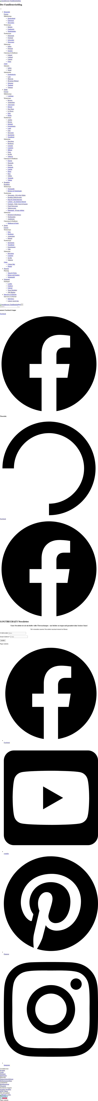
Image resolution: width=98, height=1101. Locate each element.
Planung (6, 268)
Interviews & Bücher (10, 294)
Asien (5, 63)
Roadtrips (7, 182)
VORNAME (4, 633)
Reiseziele (7, 12)
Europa (6, 14)
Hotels (6, 225)
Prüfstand (7, 279)
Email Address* (5, 637)
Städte (6, 89)
